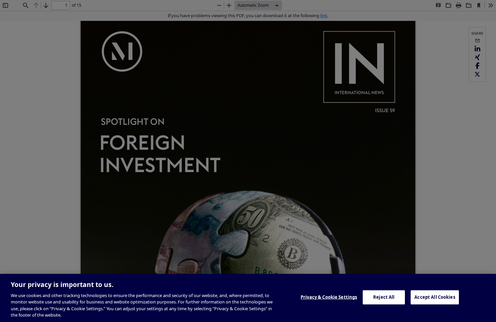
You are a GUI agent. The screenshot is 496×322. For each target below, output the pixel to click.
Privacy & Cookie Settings (329, 297)
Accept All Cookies (434, 297)
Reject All (383, 297)
